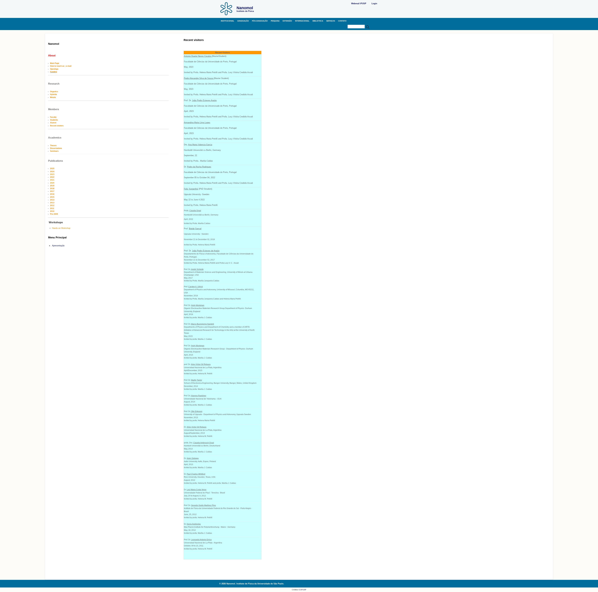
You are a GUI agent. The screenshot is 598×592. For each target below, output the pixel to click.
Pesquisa (275, 21)
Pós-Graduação (260, 21)
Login (374, 3)
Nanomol (245, 8)
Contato (342, 21)
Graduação (243, 21)
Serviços (330, 21)
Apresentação (58, 245)
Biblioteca (318, 21)
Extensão (287, 21)
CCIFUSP (302, 590)
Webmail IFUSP (358, 3)
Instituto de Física (245, 11)
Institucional (227, 21)
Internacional (302, 21)
